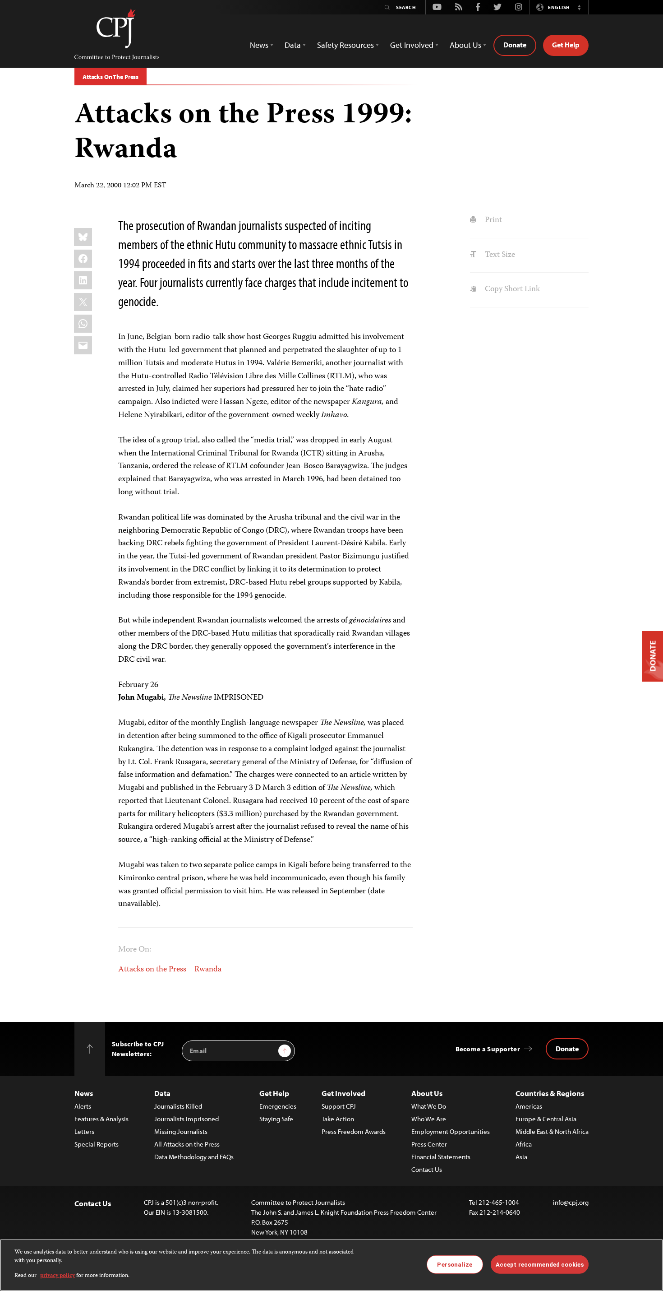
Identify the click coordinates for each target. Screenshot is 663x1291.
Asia (521, 1156)
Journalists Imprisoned (186, 1119)
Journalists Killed (178, 1106)
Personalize (454, 1264)
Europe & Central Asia (546, 1119)
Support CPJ (339, 1106)
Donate (514, 44)
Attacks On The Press (110, 77)
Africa (524, 1144)
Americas (529, 1106)
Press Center (429, 1144)
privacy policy (57, 1276)
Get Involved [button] (411, 45)
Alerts (82, 1106)
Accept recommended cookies (540, 1264)
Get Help (566, 44)
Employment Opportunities (450, 1131)
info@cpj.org (571, 1202)
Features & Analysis (101, 1119)
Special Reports (96, 1144)
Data (162, 1093)
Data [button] (293, 45)
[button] (579, 7)
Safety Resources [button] (345, 45)
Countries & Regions (550, 1093)
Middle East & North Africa (552, 1131)
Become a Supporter (488, 1049)
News (83, 1093)
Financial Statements (440, 1156)
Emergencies (277, 1106)
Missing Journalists (180, 1131)
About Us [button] (465, 45)
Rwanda (207, 969)
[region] (331, 1265)
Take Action (338, 1119)
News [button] (259, 45)
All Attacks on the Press (187, 1144)
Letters (84, 1131)
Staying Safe (276, 1119)
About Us (426, 1093)
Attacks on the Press (152, 969)
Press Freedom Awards (354, 1131)
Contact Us (426, 1169)
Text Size (499, 255)
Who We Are (428, 1119)
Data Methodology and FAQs (194, 1156)
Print (492, 220)
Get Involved (343, 1093)
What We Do (428, 1106)
